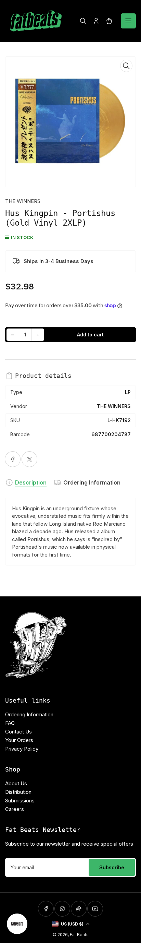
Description (31, 482)
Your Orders (19, 740)
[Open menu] (128, 20)
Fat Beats (79, 934)
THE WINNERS (22, 201)
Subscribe (111, 867)
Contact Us (18, 731)
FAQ (10, 723)
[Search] (83, 20)
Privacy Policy (21, 748)
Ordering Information (91, 482)
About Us (16, 783)
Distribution (18, 792)
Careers (14, 809)
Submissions (20, 800)
